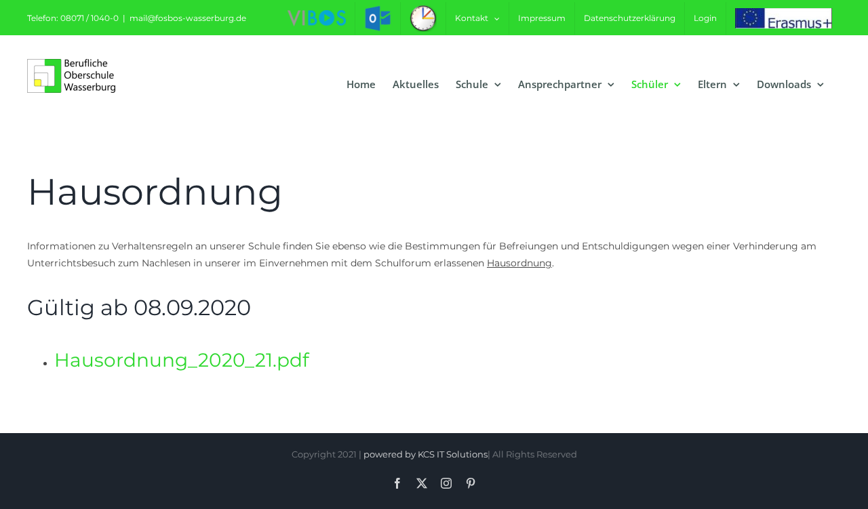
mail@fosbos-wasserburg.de (188, 18)
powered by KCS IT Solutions (425, 454)
